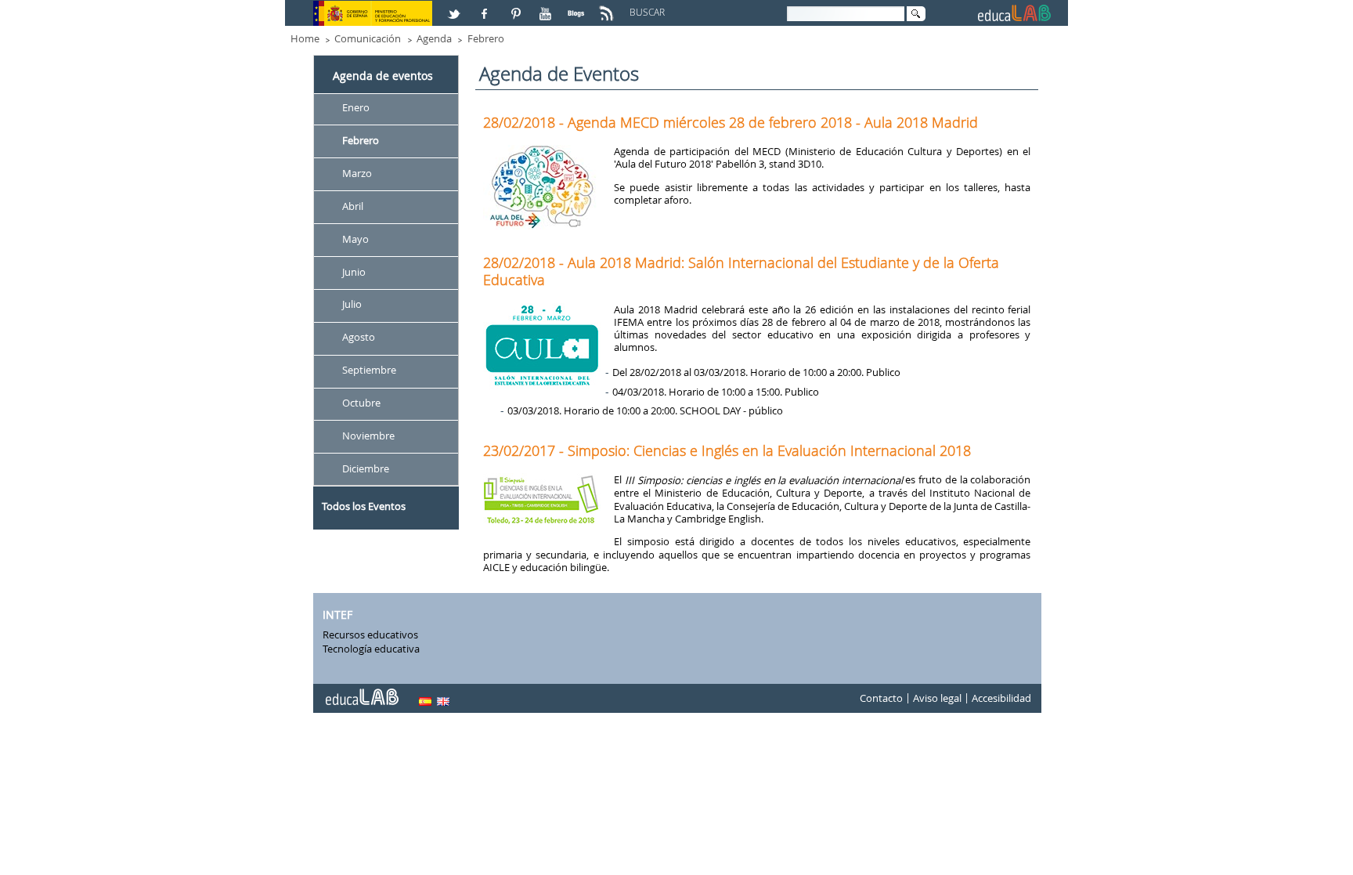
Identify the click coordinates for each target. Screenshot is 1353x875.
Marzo (357, 173)
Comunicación (367, 38)
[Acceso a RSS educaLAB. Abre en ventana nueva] (608, 7)
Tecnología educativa (371, 649)
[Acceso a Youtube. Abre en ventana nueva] (547, 7)
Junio (354, 272)
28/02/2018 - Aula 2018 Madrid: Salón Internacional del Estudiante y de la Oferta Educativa (741, 271)
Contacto (881, 699)
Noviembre (368, 435)
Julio (352, 305)
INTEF (337, 614)
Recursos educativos (370, 634)
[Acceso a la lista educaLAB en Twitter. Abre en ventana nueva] (456, 7)
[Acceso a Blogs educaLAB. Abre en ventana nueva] (578, 7)
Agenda (434, 38)
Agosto (358, 338)
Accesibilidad (1001, 699)
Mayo (355, 239)
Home (304, 38)
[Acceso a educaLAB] (361, 691)
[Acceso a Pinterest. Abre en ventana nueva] (517, 7)
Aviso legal (937, 699)
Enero (356, 107)
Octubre (361, 403)
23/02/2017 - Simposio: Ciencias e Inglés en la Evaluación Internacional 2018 (727, 450)
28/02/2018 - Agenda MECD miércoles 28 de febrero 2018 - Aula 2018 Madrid (730, 122)
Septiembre (369, 370)
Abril (352, 206)
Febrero (485, 38)
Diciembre (365, 468)
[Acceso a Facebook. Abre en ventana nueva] (486, 7)
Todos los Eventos (364, 506)
